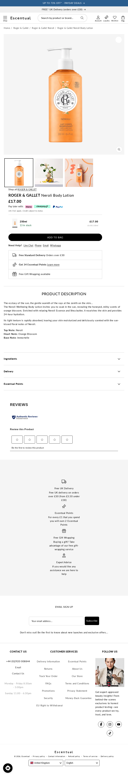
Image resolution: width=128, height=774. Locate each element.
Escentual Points (77, 661)
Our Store (77, 676)
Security (48, 698)
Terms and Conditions (77, 683)
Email (46, 245)
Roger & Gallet (27, 189)
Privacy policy (39, 756)
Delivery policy (107, 756)
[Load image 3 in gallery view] (79, 172)
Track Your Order (48, 676)
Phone (38, 245)
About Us (77, 668)
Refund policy (74, 756)
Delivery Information (48, 661)
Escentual (26, 756)
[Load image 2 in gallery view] (49, 172)
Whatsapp (55, 245)
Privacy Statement (77, 690)
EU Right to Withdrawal (49, 705)
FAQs (48, 683)
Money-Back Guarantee (78, 698)
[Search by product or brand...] (82, 18)
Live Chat (28, 245)
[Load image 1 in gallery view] (19, 172)
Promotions (48, 690)
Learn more (53, 264)
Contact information (56, 756)
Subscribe (92, 620)
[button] (5, 17)
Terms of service (90, 756)
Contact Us (18, 673)
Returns (48, 668)
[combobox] (62, 18)
